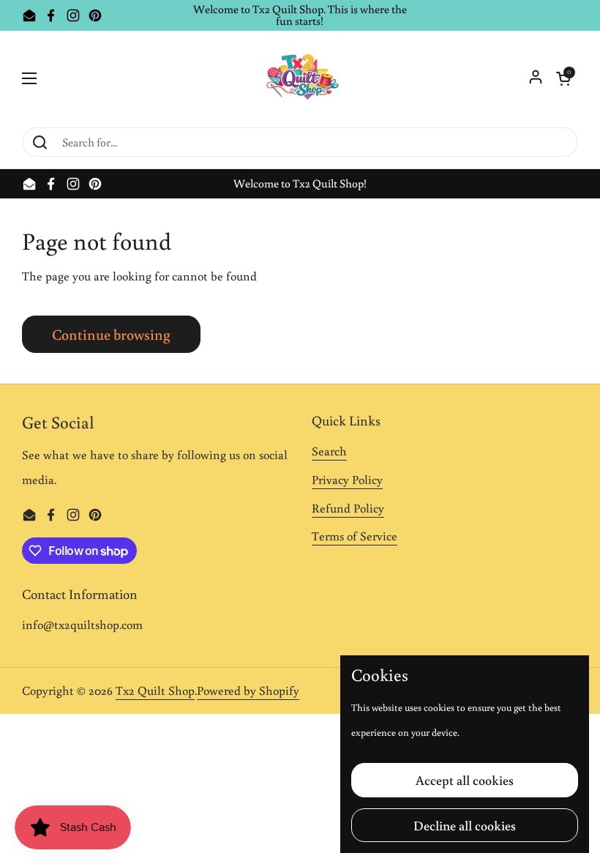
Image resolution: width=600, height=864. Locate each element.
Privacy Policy (347, 480)
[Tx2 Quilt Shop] (300, 78)
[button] (563, 78)
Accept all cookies (465, 780)
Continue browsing (111, 333)
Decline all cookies (464, 825)
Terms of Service (354, 536)
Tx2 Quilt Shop (155, 690)
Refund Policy (348, 508)
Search (329, 451)
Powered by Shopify (248, 690)
